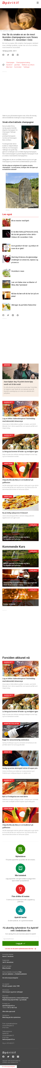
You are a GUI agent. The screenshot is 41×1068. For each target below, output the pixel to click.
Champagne (10, 62)
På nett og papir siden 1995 (11, 986)
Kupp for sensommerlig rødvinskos (15, 740)
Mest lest (9, 67)
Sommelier (18, 67)
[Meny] (38, 3)
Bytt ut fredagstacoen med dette (15, 797)
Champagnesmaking (23, 62)
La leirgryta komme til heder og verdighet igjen (20, 451)
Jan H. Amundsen (7, 962)
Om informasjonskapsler (10, 978)
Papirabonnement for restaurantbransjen (15, 998)
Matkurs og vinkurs (28, 65)
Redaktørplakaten (21, 974)
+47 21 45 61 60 (12, 1007)
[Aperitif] (10, 3)
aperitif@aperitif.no (8, 1005)
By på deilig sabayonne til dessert (15, 513)
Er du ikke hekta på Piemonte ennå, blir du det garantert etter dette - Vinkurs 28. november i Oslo (24, 234)
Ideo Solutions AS (13, 1062)
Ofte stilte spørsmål (8, 1011)
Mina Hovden (6, 968)
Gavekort (9, 65)
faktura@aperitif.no (8, 1039)
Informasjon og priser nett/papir (12, 992)
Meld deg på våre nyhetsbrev (11, 1017)
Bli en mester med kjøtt (20, 221)
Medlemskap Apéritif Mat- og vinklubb (14, 1000)
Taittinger (26, 67)
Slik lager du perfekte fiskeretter (23, 305)
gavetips (17, 65)
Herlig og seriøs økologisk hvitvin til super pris (19, 768)
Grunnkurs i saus (17, 271)
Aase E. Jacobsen (7, 956)
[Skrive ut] (17, 54)
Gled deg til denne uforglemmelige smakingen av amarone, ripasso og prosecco (24, 259)
